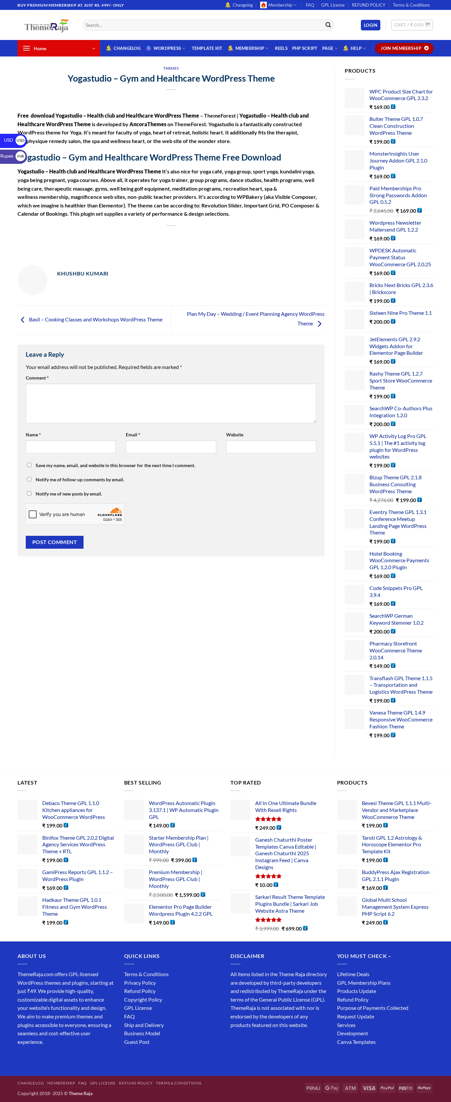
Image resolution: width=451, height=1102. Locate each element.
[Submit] (328, 25)
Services (346, 1025)
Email (133, 434)
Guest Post (137, 1042)
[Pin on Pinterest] (177, 236)
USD (14, 140)
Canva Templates (356, 1042)
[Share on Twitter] (153, 236)
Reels (281, 48)
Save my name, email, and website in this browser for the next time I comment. (115, 465)
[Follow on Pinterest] (71, 1058)
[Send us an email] (437, 9)
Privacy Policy (140, 982)
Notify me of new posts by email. (69, 493)
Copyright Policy (143, 999)
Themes (171, 68)
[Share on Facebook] (129, 236)
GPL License (333, 5)
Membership (280, 5)
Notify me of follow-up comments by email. (80, 479)
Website (234, 434)
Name (33, 434)
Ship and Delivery (144, 1025)
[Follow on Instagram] (35, 1058)
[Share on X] (141, 236)
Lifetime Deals (353, 974)
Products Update (356, 991)
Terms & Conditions (411, 5)
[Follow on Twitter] (47, 1058)
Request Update (355, 1016)
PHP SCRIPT (305, 48)
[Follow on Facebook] (23, 1058)
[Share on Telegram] (213, 236)
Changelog (243, 5)
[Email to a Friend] (165, 236)
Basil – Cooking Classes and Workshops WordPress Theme (95, 319)
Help (356, 48)
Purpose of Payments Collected (372, 1008)
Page (327, 48)
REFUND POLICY (368, 5)
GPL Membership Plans (364, 982)
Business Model (142, 1033)
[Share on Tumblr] (201, 236)
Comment (37, 378)
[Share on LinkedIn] (189, 236)
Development (352, 1033)
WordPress (167, 48)
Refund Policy (140, 991)
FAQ (310, 5)
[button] (370, 25)
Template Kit (207, 48)
